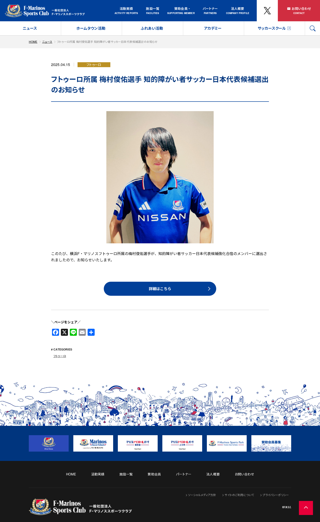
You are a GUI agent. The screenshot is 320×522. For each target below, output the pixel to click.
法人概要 (237, 8)
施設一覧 (152, 8)
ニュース (30, 28)
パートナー (210, 8)
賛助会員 (181, 8)
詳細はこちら (160, 288)
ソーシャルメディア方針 (202, 495)
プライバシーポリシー (276, 495)
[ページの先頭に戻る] (306, 508)
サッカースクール (272, 28)
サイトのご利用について (239, 495)
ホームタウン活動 (90, 28)
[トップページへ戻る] (80, 512)
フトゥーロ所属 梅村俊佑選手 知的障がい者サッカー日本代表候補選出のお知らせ (107, 42)
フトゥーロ (59, 356)
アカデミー (213, 28)
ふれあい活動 (152, 28)
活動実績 (126, 8)
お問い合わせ (301, 8)
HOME (33, 42)
